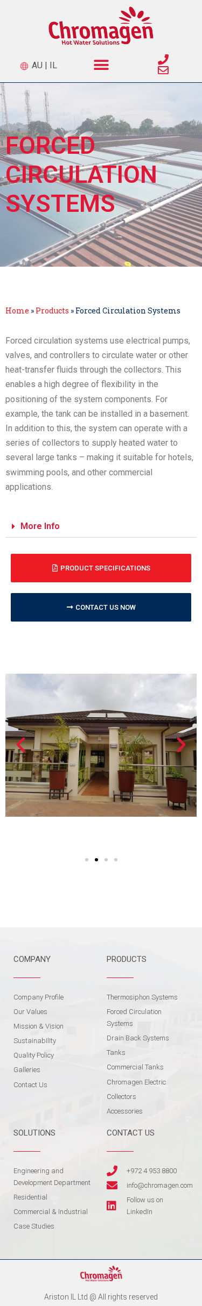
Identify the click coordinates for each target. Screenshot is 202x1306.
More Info (40, 526)
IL (53, 65)
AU (36, 65)
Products (52, 310)
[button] (101, 65)
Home (17, 310)
